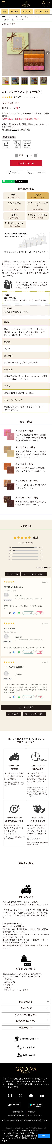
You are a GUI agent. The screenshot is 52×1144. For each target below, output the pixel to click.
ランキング (27, 11)
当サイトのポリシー (35, 1115)
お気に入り (16, 172)
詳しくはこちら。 (11, 833)
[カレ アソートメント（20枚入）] (26, 52)
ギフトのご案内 (42, 11)
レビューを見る (31, 97)
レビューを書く (39, 172)
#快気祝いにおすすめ (20, 312)
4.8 (35, 538)
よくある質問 (28, 1047)
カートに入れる (26, 163)
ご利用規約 (31, 1112)
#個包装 (7, 312)
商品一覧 (14, 11)
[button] (48, 52)
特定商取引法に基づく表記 (15, 1115)
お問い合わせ (29, 1055)
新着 (5, 11)
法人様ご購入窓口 (18, 1112)
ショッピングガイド (29, 1038)
